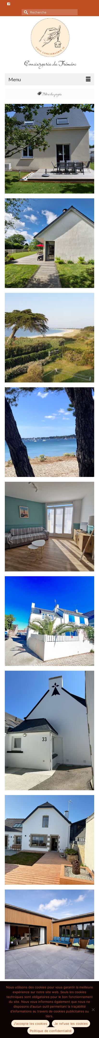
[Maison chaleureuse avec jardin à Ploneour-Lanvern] (49, 149)
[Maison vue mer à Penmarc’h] (49, 840)
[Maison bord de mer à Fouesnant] (49, 432)
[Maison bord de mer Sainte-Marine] (49, 337)
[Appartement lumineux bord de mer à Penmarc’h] (49, 526)
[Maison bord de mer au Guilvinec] (49, 934)
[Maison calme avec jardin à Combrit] (49, 243)
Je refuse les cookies (71, 1023)
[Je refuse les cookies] (93, 1009)
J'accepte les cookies (30, 1023)
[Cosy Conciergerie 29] (50, 37)
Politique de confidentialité (51, 1031)
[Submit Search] (25, 12)
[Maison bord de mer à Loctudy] (49, 621)
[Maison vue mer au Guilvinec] (49, 730)
